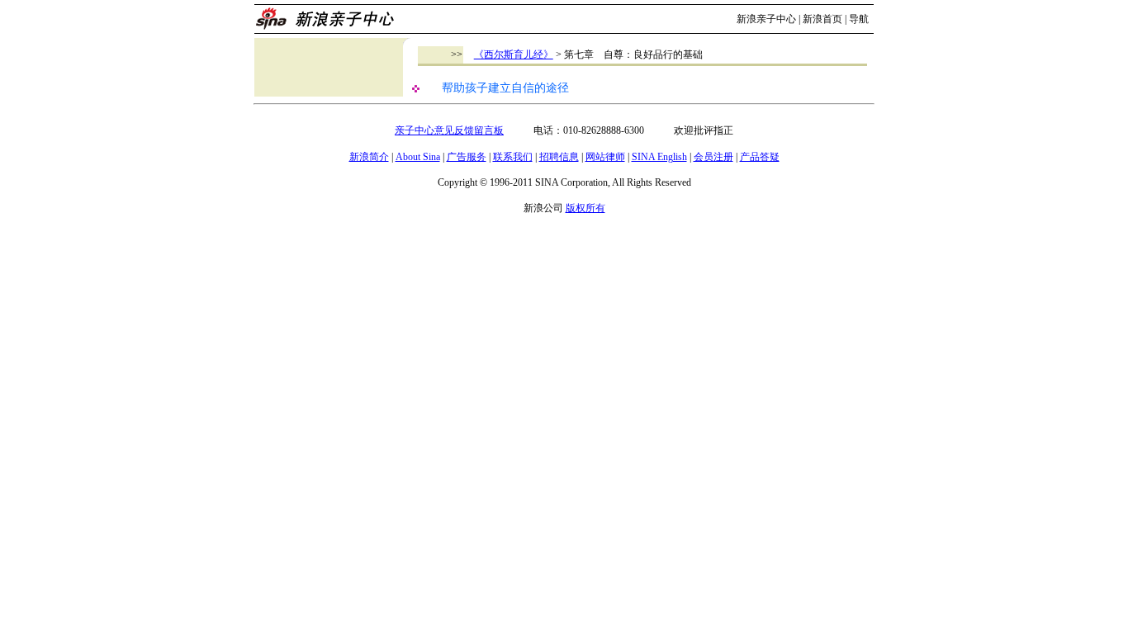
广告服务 (466, 157)
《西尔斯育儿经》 (513, 54)
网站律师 (605, 157)
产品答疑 (760, 157)
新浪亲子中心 (766, 19)
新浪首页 (822, 19)
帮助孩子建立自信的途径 (505, 88)
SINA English (659, 157)
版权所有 (585, 208)
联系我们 (513, 157)
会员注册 (713, 157)
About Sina (418, 157)
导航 (859, 19)
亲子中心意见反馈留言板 (449, 130)
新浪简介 (369, 157)
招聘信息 (559, 157)
